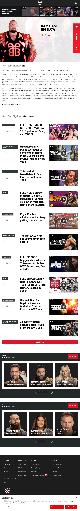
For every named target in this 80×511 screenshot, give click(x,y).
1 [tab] (37, 392)
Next (51, 391)
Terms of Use (35, 464)
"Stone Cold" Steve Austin (9, 322)
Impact (6, 471)
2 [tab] (39, 392)
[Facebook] (42, 35)
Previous (34, 391)
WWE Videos (22, 468)
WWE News (22, 464)
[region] (40, 503)
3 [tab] (42, 392)
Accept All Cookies (57, 507)
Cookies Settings (8, 507)
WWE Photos (22, 471)
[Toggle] (48, 35)
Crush (5, 192)
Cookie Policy (56, 475)
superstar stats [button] (76, 41)
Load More (40, 342)
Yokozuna (6, 257)
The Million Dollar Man (9, 147)
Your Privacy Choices (37, 475)
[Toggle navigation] (2, 3)
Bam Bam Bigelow (8, 125)
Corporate (7, 464)
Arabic (6, 482)
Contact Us (55, 468)
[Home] (40, 3)
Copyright (34, 471)
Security (54, 471)
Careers (6, 468)
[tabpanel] (15, 375)
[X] (45, 35)
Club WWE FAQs (57, 464)
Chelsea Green (7, 214)
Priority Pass (22, 475)
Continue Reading (10, 104)
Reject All (71, 507)
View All (72, 357)
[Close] (77, 498)
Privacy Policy (35, 468)
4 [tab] (45, 392)
